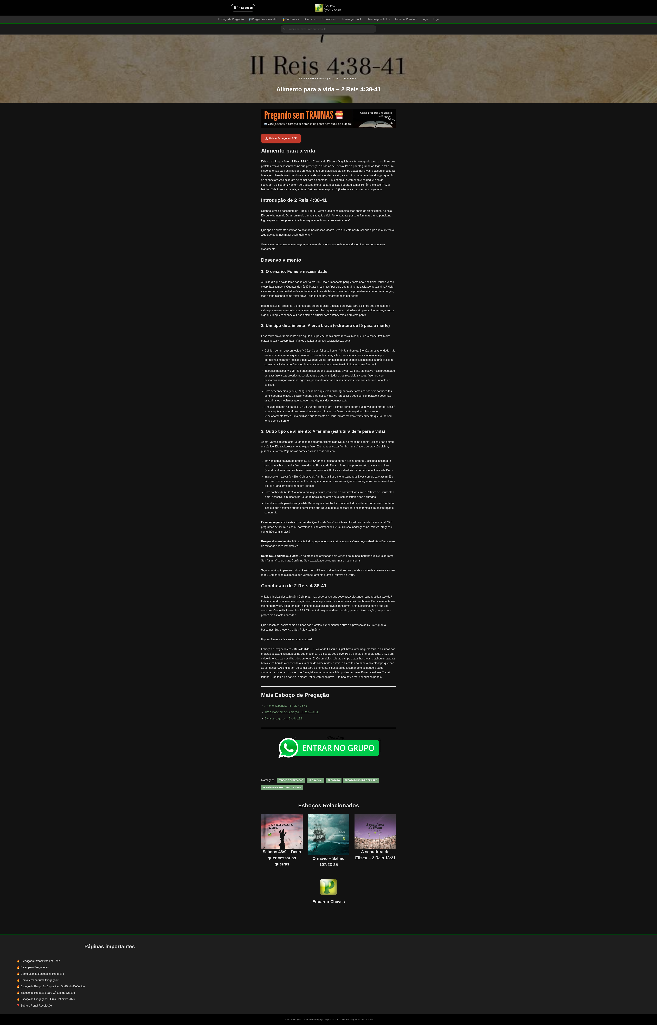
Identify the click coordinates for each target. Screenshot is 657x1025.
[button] (298, 19)
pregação (334, 780)
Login (425, 19)
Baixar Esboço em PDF (283, 138)
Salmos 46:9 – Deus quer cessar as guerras (282, 857)
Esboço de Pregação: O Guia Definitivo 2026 (48, 999)
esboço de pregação (291, 780)
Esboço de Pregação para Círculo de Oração (48, 992)
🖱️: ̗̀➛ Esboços (243, 7)
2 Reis (311, 78)
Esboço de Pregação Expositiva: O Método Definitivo (53, 986)
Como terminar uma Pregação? (40, 980)
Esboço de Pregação (231, 19)
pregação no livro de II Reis (361, 780)
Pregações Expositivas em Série (40, 961)
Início (302, 78)
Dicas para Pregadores (35, 967)
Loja (436, 19)
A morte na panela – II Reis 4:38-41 (286, 705)
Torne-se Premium (406, 19)
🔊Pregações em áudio (263, 19)
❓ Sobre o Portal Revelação (34, 1005)
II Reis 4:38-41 (315, 780)
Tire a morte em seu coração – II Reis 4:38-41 (292, 712)
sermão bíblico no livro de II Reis (282, 787)
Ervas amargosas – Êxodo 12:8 (283, 718)
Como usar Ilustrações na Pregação (42, 973)
